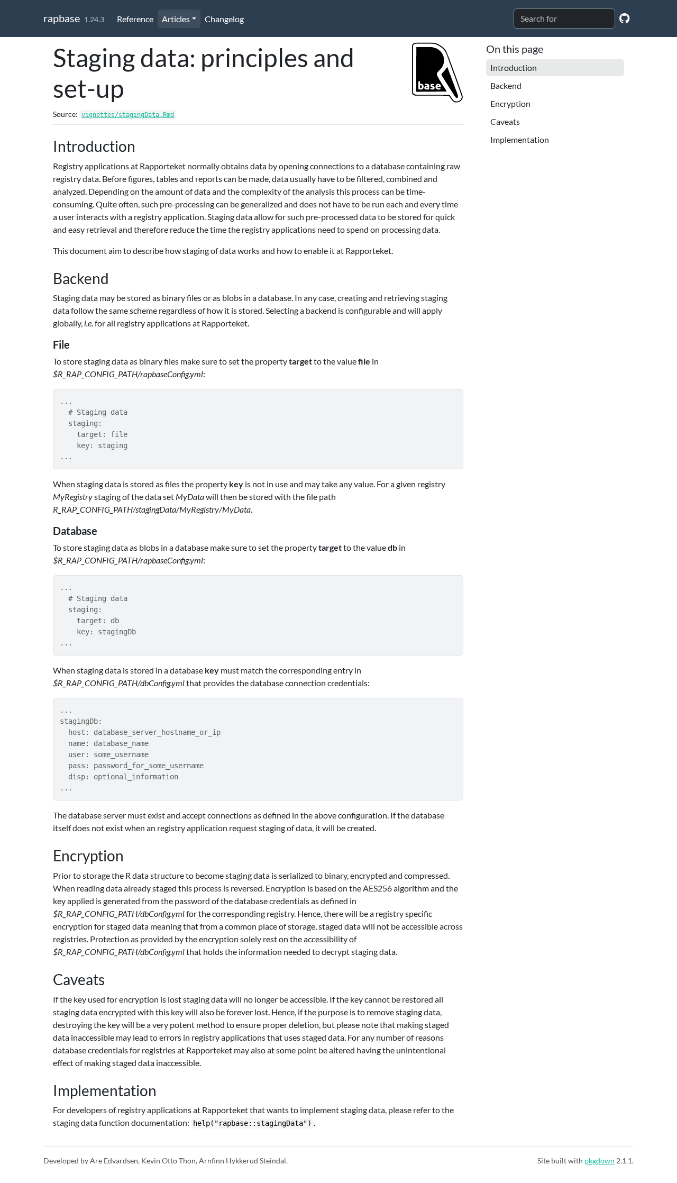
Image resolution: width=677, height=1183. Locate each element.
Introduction (513, 67)
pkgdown (599, 1160)
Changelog (224, 19)
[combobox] (564, 18)
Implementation (519, 139)
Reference (135, 19)
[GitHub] (624, 17)
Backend (506, 85)
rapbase (61, 18)
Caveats (505, 121)
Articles (176, 19)
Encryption (510, 103)
